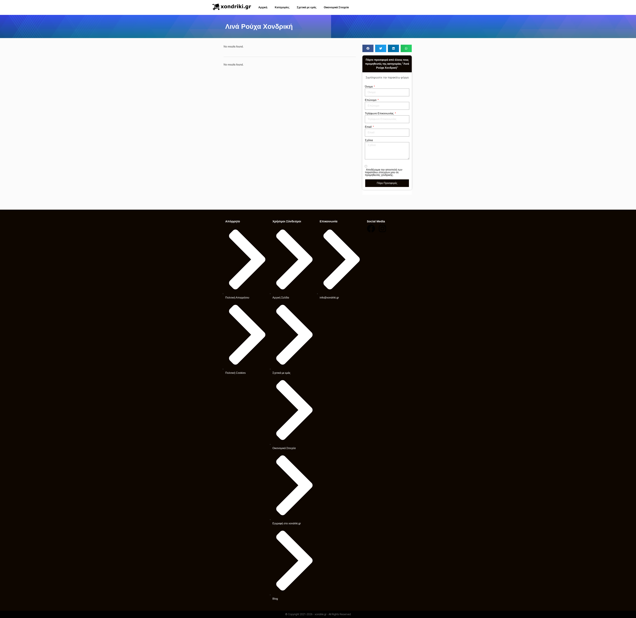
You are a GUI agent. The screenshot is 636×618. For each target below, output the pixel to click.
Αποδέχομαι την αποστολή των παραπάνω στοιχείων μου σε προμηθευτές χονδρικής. (383, 172)
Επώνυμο (371, 100)
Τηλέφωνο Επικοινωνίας (379, 113)
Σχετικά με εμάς (306, 7)
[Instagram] (382, 228)
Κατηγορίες (282, 7)
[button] (367, 48)
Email (368, 127)
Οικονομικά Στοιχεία (336, 7)
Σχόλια (369, 140)
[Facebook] (371, 228)
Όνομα (369, 86)
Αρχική (262, 7)
